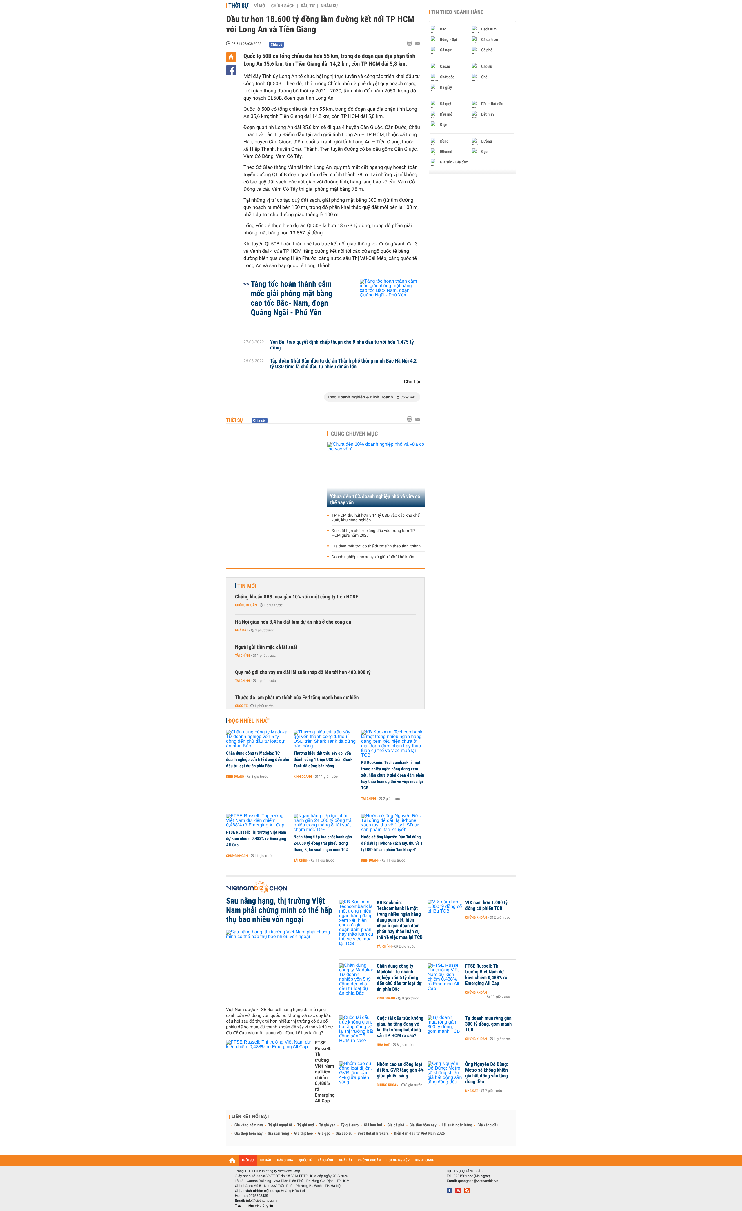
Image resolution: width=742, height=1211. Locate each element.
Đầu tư (307, 5)
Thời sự (238, 5)
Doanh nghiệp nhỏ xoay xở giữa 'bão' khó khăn (373, 557)
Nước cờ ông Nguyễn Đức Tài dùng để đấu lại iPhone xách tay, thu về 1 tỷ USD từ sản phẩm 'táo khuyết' (392, 843)
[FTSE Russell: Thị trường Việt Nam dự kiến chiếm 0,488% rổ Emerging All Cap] (258, 821)
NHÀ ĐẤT (345, 1160)
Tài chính (242, 655)
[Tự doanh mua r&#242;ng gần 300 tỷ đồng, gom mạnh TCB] (445, 1027)
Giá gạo (324, 1134)
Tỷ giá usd (305, 1125)
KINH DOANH (424, 1160)
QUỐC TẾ (305, 1160)
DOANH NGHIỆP (397, 1160)
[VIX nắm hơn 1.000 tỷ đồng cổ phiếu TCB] (445, 911)
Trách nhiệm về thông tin (254, 1205)
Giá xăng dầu (487, 1125)
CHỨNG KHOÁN (369, 1160)
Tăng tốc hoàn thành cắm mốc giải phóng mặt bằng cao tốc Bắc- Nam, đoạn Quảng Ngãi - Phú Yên (291, 298)
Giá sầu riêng (278, 1134)
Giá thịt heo (303, 1134)
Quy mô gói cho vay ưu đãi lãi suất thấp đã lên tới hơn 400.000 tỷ (303, 672)
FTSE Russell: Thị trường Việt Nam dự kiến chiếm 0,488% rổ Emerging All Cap (256, 839)
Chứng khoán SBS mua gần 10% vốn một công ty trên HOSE (296, 597)
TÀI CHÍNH (325, 1160)
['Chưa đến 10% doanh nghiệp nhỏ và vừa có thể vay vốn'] (376, 474)
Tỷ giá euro (350, 1125)
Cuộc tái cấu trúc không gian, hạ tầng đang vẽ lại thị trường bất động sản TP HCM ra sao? (400, 1027)
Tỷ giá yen (327, 1125)
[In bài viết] (411, 43)
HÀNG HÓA (285, 1160)
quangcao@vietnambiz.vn (478, 1181)
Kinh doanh (235, 777)
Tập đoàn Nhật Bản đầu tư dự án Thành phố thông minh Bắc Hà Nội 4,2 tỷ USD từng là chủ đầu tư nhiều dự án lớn (343, 364)
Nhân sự (329, 5)
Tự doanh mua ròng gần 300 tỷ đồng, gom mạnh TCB (488, 1024)
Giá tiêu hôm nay (423, 1125)
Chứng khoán (246, 605)
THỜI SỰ (247, 1160)
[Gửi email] (417, 43)
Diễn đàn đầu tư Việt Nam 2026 (419, 1134)
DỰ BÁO (265, 1160)
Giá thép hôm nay (248, 1134)
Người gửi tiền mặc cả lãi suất (266, 647)
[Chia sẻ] (231, 70)
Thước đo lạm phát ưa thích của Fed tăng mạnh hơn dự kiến (297, 698)
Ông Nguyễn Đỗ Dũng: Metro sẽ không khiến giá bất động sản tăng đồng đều (486, 1073)
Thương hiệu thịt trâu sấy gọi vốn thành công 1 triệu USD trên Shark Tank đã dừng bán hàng (323, 760)
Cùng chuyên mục (354, 433)
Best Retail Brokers (373, 1134)
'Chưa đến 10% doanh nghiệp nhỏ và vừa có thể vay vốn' (375, 499)
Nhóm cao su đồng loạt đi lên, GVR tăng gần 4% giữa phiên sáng (400, 1070)
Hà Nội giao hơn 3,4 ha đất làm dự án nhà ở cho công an (293, 622)
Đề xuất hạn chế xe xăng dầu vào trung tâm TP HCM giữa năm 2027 (373, 533)
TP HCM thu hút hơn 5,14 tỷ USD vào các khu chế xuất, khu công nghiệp (376, 517)
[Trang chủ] (231, 57)
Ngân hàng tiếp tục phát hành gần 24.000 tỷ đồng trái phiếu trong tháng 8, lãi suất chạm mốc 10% (323, 843)
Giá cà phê (395, 1125)
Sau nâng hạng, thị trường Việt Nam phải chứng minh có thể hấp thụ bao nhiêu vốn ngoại (279, 910)
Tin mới (247, 585)
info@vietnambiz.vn (261, 1201)
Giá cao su (344, 1134)
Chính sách (282, 5)
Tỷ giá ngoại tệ (280, 1125)
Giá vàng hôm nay (248, 1125)
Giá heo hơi (373, 1125)
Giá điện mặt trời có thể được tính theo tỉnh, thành (376, 546)
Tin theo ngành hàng (457, 12)
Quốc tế (241, 706)
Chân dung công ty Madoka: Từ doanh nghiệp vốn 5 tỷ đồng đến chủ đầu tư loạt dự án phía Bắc (257, 760)
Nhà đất (241, 630)
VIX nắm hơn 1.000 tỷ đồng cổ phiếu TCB (486, 905)
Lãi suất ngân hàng (457, 1125)
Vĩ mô (259, 5)
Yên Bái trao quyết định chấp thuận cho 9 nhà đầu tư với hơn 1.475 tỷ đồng (342, 345)
